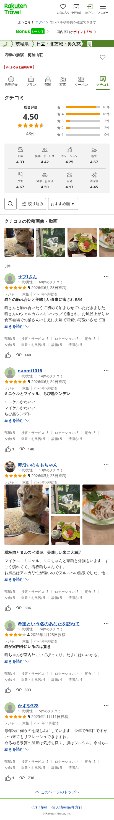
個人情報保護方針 (66, 807)
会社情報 (39, 807)
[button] (19, 242)
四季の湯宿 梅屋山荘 (23, 54)
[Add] (103, 57)
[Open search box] (10, 204)
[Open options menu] (106, 276)
